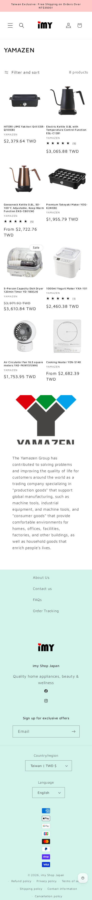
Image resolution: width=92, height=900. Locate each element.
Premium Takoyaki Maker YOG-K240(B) (67, 206)
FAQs (37, 600)
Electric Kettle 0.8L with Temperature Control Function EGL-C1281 (66, 130)
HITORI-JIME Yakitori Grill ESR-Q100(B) (24, 128)
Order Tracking (46, 611)
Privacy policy (47, 881)
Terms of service (74, 881)
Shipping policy (31, 888)
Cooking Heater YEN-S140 (63, 362)
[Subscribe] (73, 731)
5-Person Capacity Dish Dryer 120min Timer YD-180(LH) (23, 290)
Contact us (42, 588)
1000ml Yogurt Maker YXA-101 (66, 288)
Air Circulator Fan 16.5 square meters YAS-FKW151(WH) (23, 364)
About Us (41, 577)
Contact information (62, 888)
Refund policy (21, 881)
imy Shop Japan (52, 875)
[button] (10, 25)
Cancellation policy (48, 896)
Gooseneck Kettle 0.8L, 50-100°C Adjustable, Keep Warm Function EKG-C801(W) (24, 208)
